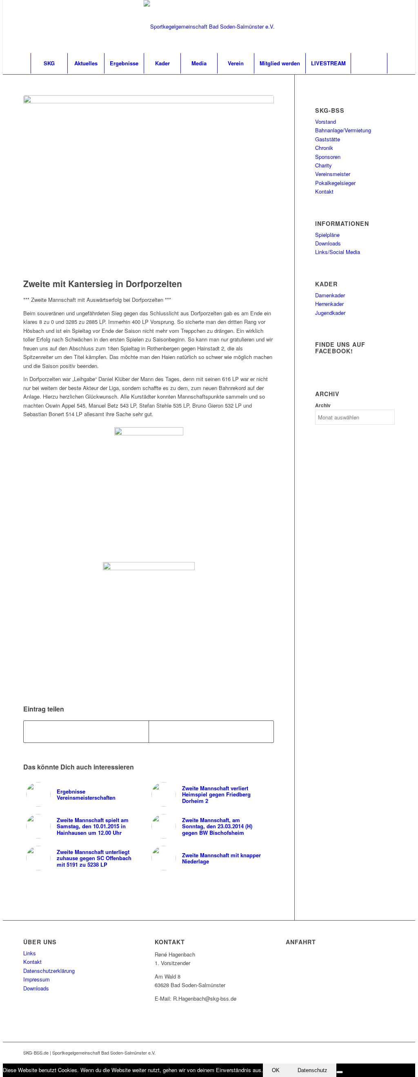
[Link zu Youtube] (376, 26)
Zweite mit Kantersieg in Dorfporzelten (102, 283)
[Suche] (369, 63)
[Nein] (339, 1072)
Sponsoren (327, 157)
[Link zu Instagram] (388, 26)
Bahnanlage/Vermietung (343, 130)
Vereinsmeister (332, 174)
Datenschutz (312, 1070)
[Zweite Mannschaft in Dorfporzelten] (148, 184)
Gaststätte (327, 139)
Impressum (36, 979)
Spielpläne (327, 235)
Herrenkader (329, 304)
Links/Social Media (337, 252)
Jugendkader (330, 313)
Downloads (328, 243)
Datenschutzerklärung (49, 970)
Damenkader (330, 295)
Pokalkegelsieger (335, 183)
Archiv (323, 405)
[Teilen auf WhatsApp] (211, 731)
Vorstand (325, 121)
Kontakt (324, 191)
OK (276, 1070)
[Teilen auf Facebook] (86, 731)
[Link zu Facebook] (364, 26)
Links (29, 953)
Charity (323, 165)
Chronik (324, 148)
